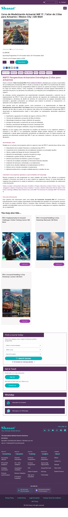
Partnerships (44, 475)
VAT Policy (35, 501)
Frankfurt (31, 186)
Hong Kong (19, 188)
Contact (63, 2)
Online (5, 186)
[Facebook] (57, 430)
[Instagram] (61, 430)
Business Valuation (20, 473)
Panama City (25, 190)
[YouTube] (52, 430)
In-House (49, 72)
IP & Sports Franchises (18, 477)
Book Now (21, 62)
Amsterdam (17, 186)
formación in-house (30, 205)
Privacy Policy (9, 498)
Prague (37, 186)
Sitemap (56, 464)
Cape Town (60, 186)
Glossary (43, 471)
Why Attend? (28, 72)
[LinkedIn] (44, 430)
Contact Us (12, 385)
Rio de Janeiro (57, 188)
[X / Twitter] (48, 430)
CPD (29, 468)
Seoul (25, 188)
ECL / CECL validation (18, 463)
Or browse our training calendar (23, 362)
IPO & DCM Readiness (4, 463)
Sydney (31, 188)
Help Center (57, 468)
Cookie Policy (21, 498)
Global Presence (59, 471)
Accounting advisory (4, 458)
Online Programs (33, 471)
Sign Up (12, 377)
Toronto (37, 188)
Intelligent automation (4, 469)
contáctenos (61, 199)
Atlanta (43, 188)
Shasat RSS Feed (46, 468)
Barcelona (44, 186)
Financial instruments (18, 458)
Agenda (21, 72)
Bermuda (49, 188)
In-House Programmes (31, 463)
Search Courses (25, 358)
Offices (56, 457)
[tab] (6, 72)
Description (6, 72)
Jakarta (13, 188)
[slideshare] (65, 430)
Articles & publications (44, 458)
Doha (54, 186)
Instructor (14, 72)
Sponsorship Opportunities (45, 463)
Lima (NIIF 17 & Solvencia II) (39, 190)
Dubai (49, 186)
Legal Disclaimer (34, 498)
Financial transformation (5, 474)
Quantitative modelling (18, 469)
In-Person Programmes (31, 458)
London (10, 186)
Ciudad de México (36, 83)
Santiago (10, 190)
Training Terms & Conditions (52, 498)
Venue (36, 72)
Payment (42, 72)
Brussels (24, 186)
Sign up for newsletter (31, 475)
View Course (25, 264)
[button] (26, 21)
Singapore (6, 188)
